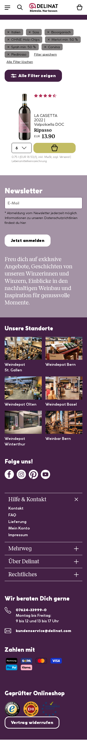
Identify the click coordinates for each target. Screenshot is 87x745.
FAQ (12, 515)
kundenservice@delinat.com (43, 630)
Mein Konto (19, 528)
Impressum (18, 534)
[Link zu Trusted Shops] (12, 709)
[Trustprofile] (41, 709)
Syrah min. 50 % (23, 47)
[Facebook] (9, 474)
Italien (15, 32)
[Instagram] (21, 474)
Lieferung (17, 521)
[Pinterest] (33, 474)
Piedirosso (18, 54)
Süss (35, 32)
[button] (10, 7)
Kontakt (15, 508)
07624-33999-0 (31, 609)
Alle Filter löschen (19, 62)
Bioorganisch (61, 32)
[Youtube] (45, 474)
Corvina (54, 47)
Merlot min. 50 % (65, 40)
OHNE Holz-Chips (25, 40)
